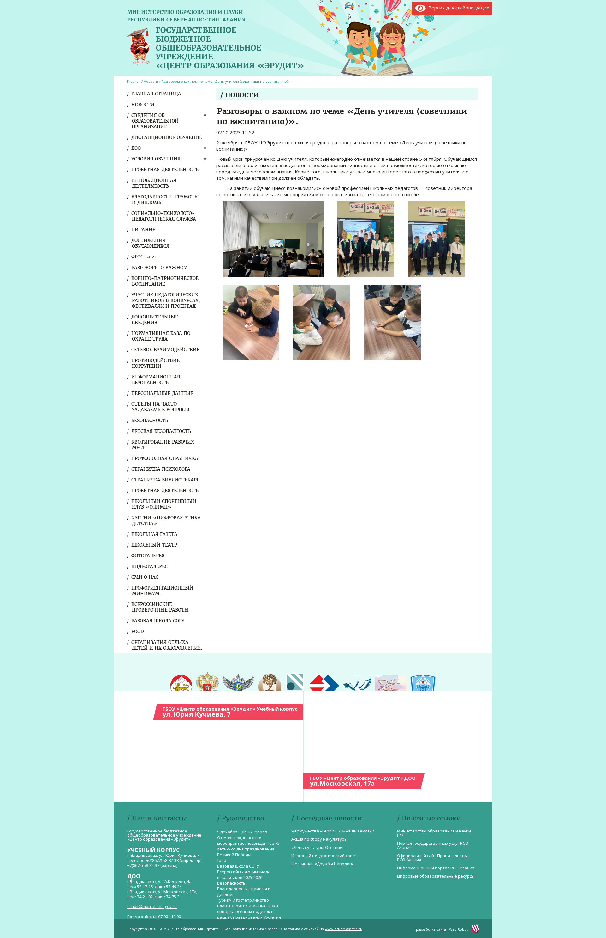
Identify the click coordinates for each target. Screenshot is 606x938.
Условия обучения (156, 159)
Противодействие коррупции (156, 363)
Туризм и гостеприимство (243, 900)
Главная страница (156, 94)
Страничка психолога (161, 469)
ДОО (136, 148)
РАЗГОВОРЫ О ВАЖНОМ (160, 267)
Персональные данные (162, 393)
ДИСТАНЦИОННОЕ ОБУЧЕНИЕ (167, 137)
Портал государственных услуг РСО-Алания (433, 845)
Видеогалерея (150, 566)
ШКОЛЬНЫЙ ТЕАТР (154, 545)
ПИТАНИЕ (143, 230)
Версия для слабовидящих (457, 7)
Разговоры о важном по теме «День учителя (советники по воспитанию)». (226, 81)
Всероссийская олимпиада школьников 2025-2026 (243, 874)
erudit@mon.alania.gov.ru (152, 906)
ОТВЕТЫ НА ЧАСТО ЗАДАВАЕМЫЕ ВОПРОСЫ (160, 407)
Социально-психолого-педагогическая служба (164, 216)
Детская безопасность (161, 431)
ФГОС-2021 (144, 257)
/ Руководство (240, 818)
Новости (143, 104)
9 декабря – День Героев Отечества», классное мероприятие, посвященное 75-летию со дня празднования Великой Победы (249, 843)
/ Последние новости (326, 818)
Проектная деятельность (165, 169)
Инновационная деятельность (154, 183)
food (138, 631)
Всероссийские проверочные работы (160, 607)
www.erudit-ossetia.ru (343, 928)
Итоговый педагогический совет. (324, 855)
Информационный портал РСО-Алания (435, 868)
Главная (133, 81)
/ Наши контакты (157, 818)
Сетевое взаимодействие (165, 350)
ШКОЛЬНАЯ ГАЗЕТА (154, 534)
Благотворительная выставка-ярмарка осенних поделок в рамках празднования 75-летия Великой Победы (249, 914)
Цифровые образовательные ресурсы (436, 876)
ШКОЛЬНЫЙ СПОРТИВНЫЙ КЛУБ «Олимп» (164, 504)
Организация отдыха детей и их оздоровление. (167, 645)
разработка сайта (431, 929)
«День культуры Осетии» (316, 847)
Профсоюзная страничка (165, 458)
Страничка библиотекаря (166, 480)
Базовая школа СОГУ (158, 621)
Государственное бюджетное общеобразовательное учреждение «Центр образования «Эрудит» (230, 46)
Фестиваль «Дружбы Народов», (323, 864)
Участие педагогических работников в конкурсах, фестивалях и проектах (166, 300)
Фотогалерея (148, 556)
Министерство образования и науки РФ (434, 833)
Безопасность (150, 420)
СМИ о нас (145, 577)
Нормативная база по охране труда (161, 336)
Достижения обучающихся (150, 243)
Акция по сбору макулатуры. (319, 839)
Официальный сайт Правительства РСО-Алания (433, 857)
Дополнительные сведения (155, 319)
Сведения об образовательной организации (155, 121)
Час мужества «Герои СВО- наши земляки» (333, 831)
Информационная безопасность (156, 379)
